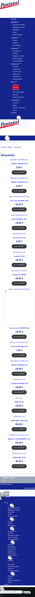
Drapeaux (7, 529)
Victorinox (16, 102)
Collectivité (16, 30)
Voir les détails (18, 172)
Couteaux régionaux (19, 107)
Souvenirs (16, 87)
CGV (4, 480)
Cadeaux (15, 84)
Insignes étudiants (18, 97)
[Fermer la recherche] (2, 588)
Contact (14, 113)
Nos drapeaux (17, 51)
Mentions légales (9, 478)
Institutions (7, 542)
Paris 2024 (16, 89)
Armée (15, 32)
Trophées (7, 519)
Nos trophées (17, 45)
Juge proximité (17, 79)
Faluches (15, 94)
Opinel (15, 105)
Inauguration (16, 69)
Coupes (15, 40)
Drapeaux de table (18, 56)
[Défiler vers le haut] (2, 494)
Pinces (15, 110)
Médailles (7, 506)
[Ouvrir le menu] (7, 138)
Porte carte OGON (18, 92)
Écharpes (15, 66)
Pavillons (15, 53)
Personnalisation (18, 61)
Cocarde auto (17, 71)
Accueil (13, 19)
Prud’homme (17, 76)
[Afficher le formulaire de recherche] (19, 117)
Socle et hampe (17, 58)
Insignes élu (16, 74)
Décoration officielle (19, 25)
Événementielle (17, 35)
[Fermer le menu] (0, 498)
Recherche (27, 592)
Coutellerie (7, 574)
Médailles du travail (18, 27)
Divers (10, 147)
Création (15, 43)
